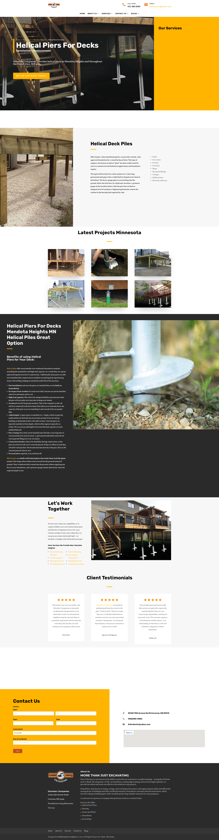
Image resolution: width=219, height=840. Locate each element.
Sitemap (51, 808)
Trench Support (56, 558)
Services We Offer (87, 802)
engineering (146, 789)
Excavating (37, 652)
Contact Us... (158, 119)
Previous (110, 837)
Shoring (97, 674)
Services (106, 14)
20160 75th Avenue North (58, 795)
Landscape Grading (76, 564)
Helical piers (12, 458)
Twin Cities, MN (26, 64)
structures (121, 791)
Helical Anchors (162, 674)
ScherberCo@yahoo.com (160, 6)
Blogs (134, 14)
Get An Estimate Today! (31, 76)
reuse (148, 794)
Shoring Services (57, 561)
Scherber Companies (105, 605)
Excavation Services (178, 38)
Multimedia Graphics (67, 837)
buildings (97, 791)
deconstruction (154, 791)
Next (103, 837)
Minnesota (27, 40)
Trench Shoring (74, 552)
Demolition (173, 54)
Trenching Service (57, 564)
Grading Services (75, 561)
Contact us (182, 437)
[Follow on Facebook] (164, 695)
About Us (92, 14)
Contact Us (120, 14)
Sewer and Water (89, 812)
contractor (86, 798)
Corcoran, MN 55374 (56, 799)
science (134, 789)
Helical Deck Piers (89, 805)
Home (82, 14)
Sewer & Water (100, 652)
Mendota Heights (39, 40)
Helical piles (11, 368)
